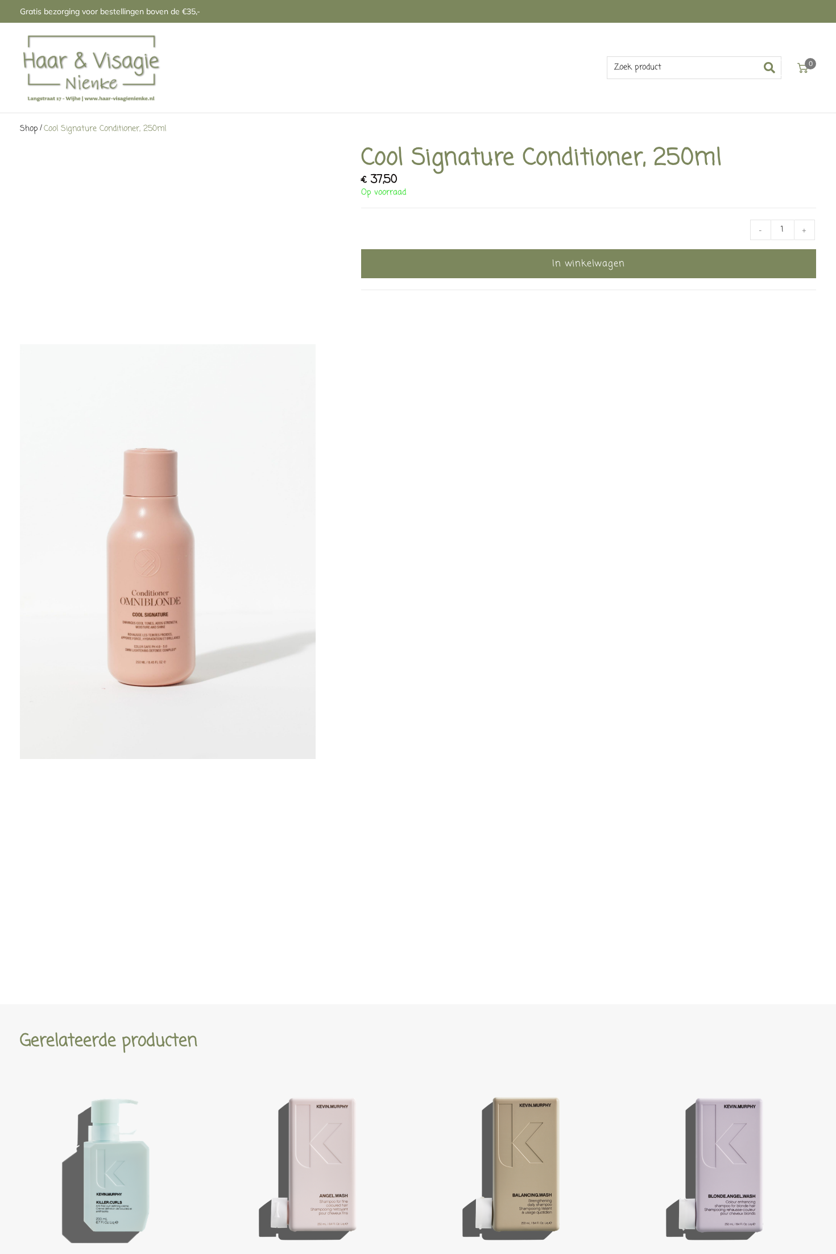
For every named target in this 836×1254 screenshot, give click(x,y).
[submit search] (773, 68)
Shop (29, 129)
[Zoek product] (694, 67)
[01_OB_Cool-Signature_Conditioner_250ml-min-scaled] (168, 551)
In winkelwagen (588, 264)
